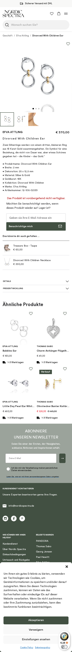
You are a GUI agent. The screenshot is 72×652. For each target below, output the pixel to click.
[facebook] (14, 518)
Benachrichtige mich (21, 226)
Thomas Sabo (43, 546)
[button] (67, 566)
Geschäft (8, 35)
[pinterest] (22, 518)
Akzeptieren (36, 620)
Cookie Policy (26, 647)
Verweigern (36, 630)
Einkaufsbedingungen (14, 554)
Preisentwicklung (13, 288)
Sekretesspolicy (42, 647)
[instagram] (5, 518)
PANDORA (42, 541)
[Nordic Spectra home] (13, 13)
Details (7, 281)
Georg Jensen (44, 552)
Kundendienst (10, 544)
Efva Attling (22, 35)
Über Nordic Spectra (14, 549)
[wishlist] (51, 14)
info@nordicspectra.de (21, 506)
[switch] (64, 647)
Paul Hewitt (42, 557)
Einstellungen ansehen (36, 639)
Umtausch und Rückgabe (16, 560)
